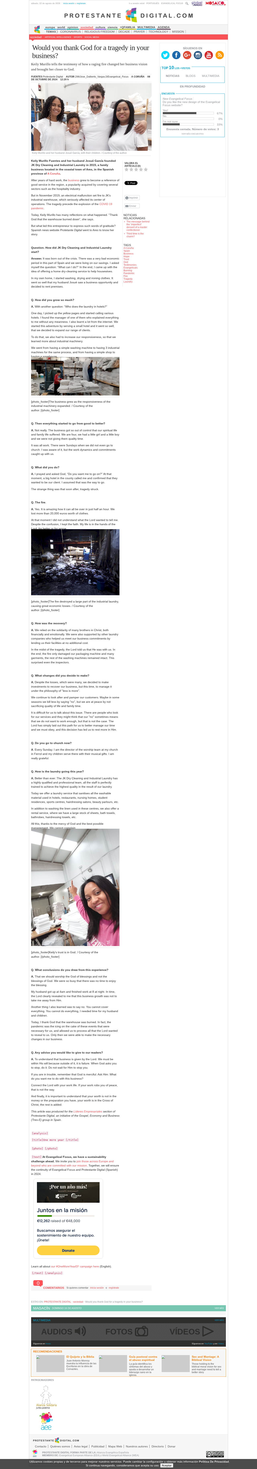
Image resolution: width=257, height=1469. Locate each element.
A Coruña (53, 173)
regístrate (81, 3)
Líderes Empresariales (87, 1111)
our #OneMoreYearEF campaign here (75, 1266)
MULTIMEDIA (210, 75)
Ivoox (48, 1343)
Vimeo (221, 1343)
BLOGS (190, 75)
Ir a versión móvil (136, 3)
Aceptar (167, 1465)
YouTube (208, 1343)
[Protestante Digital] (128, 14)
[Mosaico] (214, 3)
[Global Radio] (197, 3)
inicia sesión (68, 3)
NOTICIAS (172, 75)
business (73, 180)
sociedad (36, 37)
